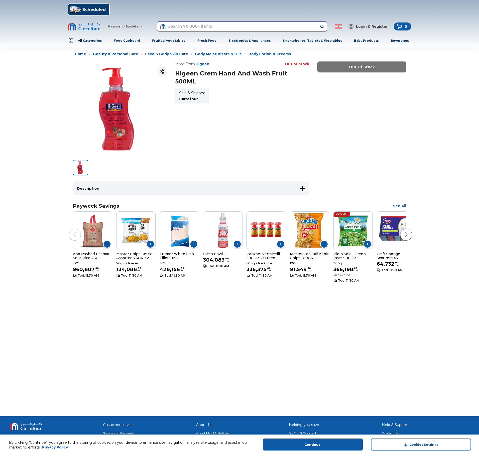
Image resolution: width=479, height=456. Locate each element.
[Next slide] (401, 230)
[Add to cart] (107, 244)
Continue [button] (313, 445)
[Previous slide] (70, 230)
